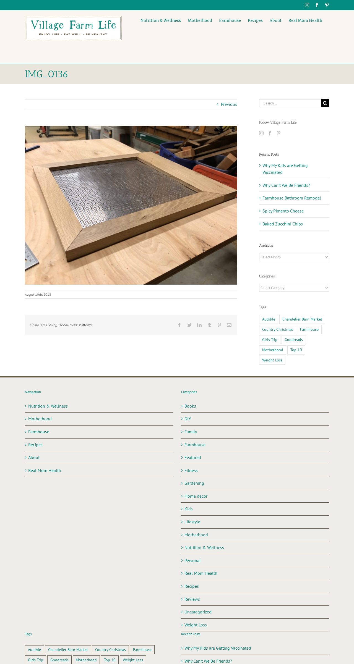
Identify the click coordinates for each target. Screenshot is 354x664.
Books (190, 406)
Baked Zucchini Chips (282, 224)
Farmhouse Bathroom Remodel (291, 198)
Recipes (35, 444)
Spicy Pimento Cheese (283, 211)
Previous (229, 104)
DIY (187, 418)
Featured (192, 457)
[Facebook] (270, 133)
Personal (192, 560)
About (34, 457)
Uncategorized (198, 612)
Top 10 (296, 349)
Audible (268, 319)
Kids (188, 508)
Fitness (191, 470)
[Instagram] (261, 133)
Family (190, 431)
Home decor (195, 496)
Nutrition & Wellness (48, 406)
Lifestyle (192, 521)
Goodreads (294, 339)
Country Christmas (277, 329)
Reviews (192, 599)
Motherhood (272, 349)
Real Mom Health (44, 470)
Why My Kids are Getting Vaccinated (217, 648)
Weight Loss (272, 360)
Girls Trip (269, 339)
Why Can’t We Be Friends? (286, 185)
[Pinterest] (278, 133)
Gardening (194, 483)
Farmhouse (309, 329)
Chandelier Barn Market (302, 319)
